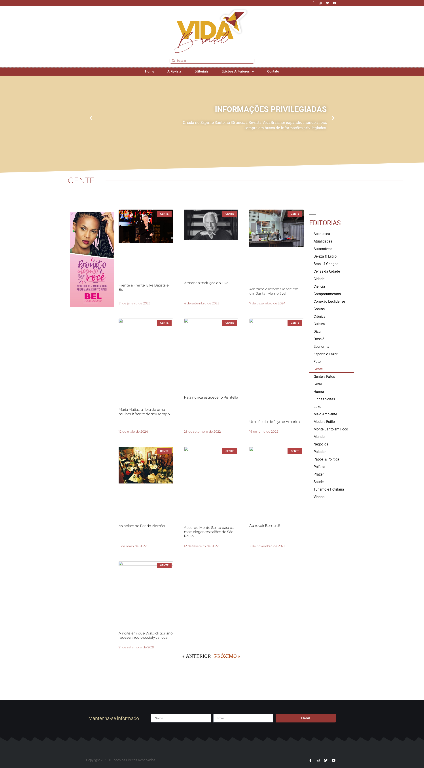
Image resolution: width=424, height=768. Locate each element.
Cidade (319, 279)
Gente (318, 369)
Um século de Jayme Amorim (274, 422)
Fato (317, 361)
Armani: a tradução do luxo (206, 283)
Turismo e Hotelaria (329, 489)
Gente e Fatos (324, 376)
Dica (317, 331)
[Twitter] (327, 3)
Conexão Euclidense (329, 301)
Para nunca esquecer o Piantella (211, 397)
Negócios (321, 444)
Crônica (320, 316)
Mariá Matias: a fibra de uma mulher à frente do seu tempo (144, 411)
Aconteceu (322, 234)
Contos (319, 309)
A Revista (174, 71)
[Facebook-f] (313, 3)
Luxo (317, 407)
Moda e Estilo (324, 422)
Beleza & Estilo (325, 256)
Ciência (319, 286)
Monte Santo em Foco (331, 429)
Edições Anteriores (236, 71)
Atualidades (323, 241)
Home (149, 71)
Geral (318, 384)
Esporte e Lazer (325, 354)
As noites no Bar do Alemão (142, 526)
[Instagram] (320, 3)
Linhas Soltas (324, 399)
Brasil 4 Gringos (326, 264)
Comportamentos (327, 294)
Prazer (319, 474)
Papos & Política (326, 459)
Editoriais (201, 71)
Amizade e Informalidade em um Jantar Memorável (274, 291)
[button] (91, 118)
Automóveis (323, 249)
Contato (273, 71)
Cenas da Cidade (327, 271)
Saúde (319, 482)
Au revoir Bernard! (264, 525)
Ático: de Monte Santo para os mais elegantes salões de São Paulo (209, 531)
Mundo (319, 437)
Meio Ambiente (325, 414)
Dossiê (319, 339)
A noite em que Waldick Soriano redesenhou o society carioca (145, 635)
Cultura (319, 324)
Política (319, 467)
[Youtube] (335, 3)
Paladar (320, 452)
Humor (319, 392)
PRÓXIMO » (227, 656)
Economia (321, 346)
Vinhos (319, 497)
